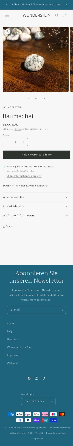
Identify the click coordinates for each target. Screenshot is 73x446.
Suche (10, 323)
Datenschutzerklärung (59, 428)
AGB (30, 433)
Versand (18, 129)
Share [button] (9, 226)
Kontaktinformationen (56, 433)
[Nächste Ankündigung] (66, 5)
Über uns (12, 339)
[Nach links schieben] (29, 98)
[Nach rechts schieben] (44, 98)
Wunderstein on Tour (19, 347)
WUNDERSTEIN (18, 428)
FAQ (9, 331)
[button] (7, 15)
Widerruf (12, 363)
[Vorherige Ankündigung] (6, 5)
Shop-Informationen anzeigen (24, 176)
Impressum (13, 355)
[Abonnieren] (62, 310)
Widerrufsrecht (17, 433)
